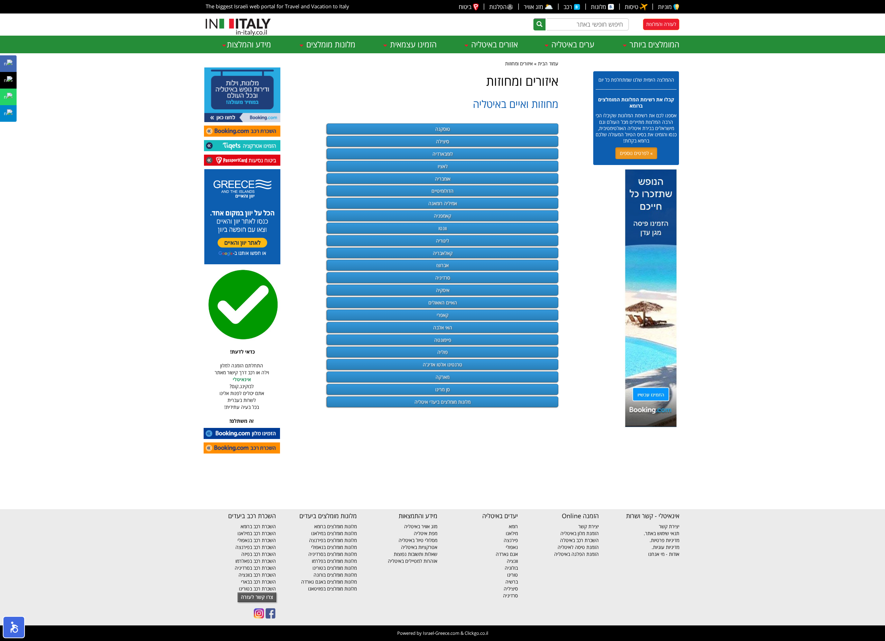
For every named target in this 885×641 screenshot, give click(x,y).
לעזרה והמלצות (661, 24)
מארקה (442, 377)
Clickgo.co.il (476, 633)
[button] (13, 627)
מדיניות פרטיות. (664, 540)
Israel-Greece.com (441, 633)
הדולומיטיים (442, 190)
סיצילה (442, 141)
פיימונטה (442, 340)
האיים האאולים (442, 302)
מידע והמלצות (249, 44)
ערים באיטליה (571, 44)
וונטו (442, 228)
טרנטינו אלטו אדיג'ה (442, 364)
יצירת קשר (669, 526)
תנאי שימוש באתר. (661, 533)
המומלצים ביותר (653, 44)
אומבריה (442, 178)
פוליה (442, 352)
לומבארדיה (442, 153)
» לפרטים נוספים (636, 153)
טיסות (632, 7)
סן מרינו (442, 389)
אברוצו (442, 265)
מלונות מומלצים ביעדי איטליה (442, 402)
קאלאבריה (443, 253)
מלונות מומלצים (329, 44)
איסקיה (442, 290)
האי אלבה (442, 327)
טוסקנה (442, 129)
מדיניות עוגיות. (665, 547)
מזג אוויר (538, 7)
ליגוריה (442, 240)
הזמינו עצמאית (412, 44)
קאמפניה (442, 215)
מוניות (665, 7)
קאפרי (442, 315)
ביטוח (466, 7)
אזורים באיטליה (493, 44)
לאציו (443, 166)
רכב (568, 7)
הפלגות (497, 7)
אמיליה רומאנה (442, 203)
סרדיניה (442, 277)
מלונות (599, 7)
